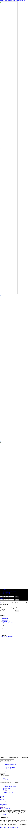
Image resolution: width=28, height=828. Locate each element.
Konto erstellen (3, 804)
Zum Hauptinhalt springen (18, 0)
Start (1, 602)
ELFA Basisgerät (10, 767)
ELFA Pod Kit (6, 765)
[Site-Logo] (9, 147)
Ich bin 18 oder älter (5, 827)
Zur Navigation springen (6, 0)
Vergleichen (6, 791)
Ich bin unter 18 (14, 827)
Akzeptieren (3, 814)
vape (4, 778)
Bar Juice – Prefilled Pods (9, 764)
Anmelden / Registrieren (9, 792)
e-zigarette (5, 779)
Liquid (4, 771)
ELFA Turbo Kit (10, 770)
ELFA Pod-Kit (9, 768)
